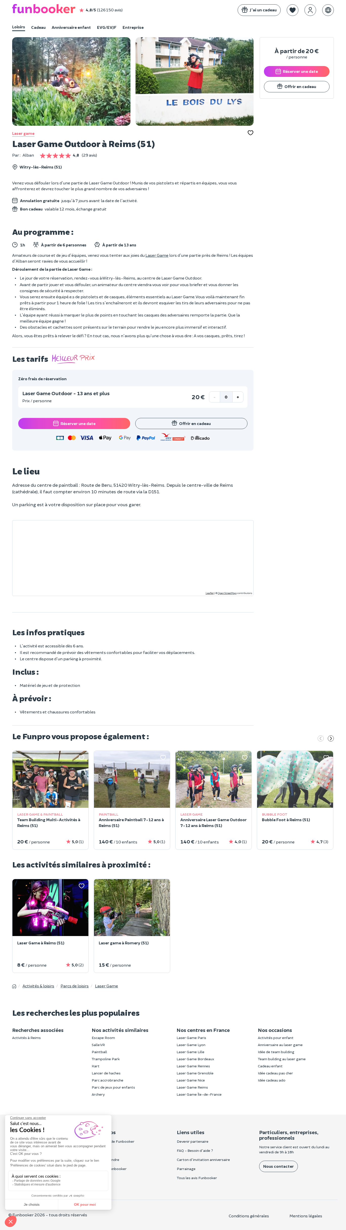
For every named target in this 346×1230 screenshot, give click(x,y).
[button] (292, 10)
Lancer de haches (106, 1073)
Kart (96, 1066)
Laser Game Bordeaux (195, 1059)
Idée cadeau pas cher (275, 1073)
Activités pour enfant (276, 1037)
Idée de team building (276, 1052)
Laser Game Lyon (191, 1045)
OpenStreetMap (227, 593)
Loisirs (18, 26)
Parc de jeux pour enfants (113, 1087)
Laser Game (156, 255)
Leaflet (210, 593)
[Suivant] (331, 739)
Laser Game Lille (190, 1052)
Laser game (23, 133)
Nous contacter (278, 1166)
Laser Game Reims (192, 1087)
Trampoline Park (106, 1059)
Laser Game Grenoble (195, 1073)
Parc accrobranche (107, 1080)
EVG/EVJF (107, 27)
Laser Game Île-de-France (199, 1094)
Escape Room (103, 1037)
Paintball (99, 1052)
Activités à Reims (26, 1037)
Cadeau (38, 27)
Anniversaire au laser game (280, 1045)
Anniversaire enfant (71, 27)
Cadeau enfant (270, 1066)
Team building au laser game (282, 1059)
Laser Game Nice (191, 1080)
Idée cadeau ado (271, 1080)
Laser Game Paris (191, 1037)
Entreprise (133, 27)
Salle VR (98, 1045)
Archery (98, 1094)
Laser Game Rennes (193, 1066)
